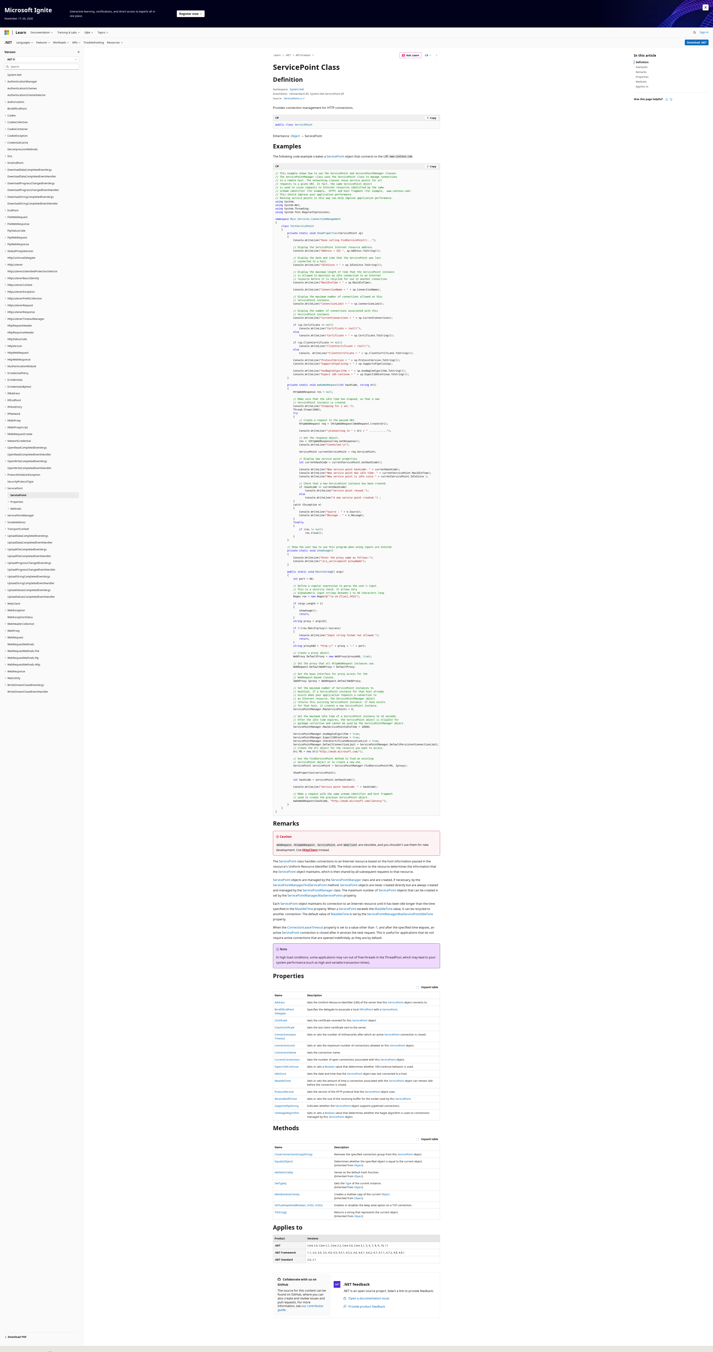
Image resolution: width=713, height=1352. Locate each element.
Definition (642, 62)
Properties (642, 77)
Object (295, 136)
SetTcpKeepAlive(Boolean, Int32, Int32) (299, 1205)
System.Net (297, 89)
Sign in (704, 32)
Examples (642, 67)
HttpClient (310, 850)
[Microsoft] (6, 32)
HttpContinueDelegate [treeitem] (21, 257)
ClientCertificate (284, 1027)
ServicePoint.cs (293, 98)
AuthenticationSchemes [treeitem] (22, 88)
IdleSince (280, 1073)
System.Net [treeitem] (14, 75)
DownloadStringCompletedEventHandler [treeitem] (32, 203)
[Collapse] (78, 52)
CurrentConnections (287, 1059)
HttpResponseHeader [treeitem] (20, 332)
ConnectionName (285, 1052)
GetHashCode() (284, 1172)
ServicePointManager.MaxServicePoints (315, 895)
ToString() (280, 1212)
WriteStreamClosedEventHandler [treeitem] (27, 691)
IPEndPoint (366, 1009)
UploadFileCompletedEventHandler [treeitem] (29, 556)
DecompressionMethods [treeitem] (22, 149)
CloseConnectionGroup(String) (293, 1154)
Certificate (281, 1020)
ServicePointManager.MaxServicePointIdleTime (400, 914)
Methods (641, 81)
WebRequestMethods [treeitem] (20, 644)
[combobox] (41, 59)
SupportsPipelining (287, 1106)
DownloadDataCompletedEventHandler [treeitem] (31, 176)
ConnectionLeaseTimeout (305, 927)
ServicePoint (335, 156)
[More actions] (437, 55)
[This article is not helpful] (671, 99)
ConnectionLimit (285, 1045)
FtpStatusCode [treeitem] (16, 230)
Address (280, 1002)
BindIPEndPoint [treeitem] (17, 108)
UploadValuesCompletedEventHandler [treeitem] (31, 596)
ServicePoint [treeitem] (18, 495)
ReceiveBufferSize (286, 1099)
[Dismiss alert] (706, 7)
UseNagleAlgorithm (287, 1113)
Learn (277, 55)
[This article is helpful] (666, 99)
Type (348, 1183)
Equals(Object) (284, 1161)
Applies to (642, 86)
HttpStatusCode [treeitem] (17, 339)
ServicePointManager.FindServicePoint (300, 885)
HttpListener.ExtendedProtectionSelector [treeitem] (32, 271)
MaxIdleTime (304, 909)
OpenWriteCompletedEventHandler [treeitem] (29, 468)
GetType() (280, 1183)
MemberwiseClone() (287, 1194)
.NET (288, 55)
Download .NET (697, 42)
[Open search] (694, 32)
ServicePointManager (346, 880)
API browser (303, 55)
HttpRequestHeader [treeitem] (19, 325)
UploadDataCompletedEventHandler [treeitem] (30, 542)
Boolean (330, 1066)
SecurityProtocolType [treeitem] (20, 481)
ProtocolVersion (284, 1091)
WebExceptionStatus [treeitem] (20, 617)
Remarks (641, 72)
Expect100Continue (287, 1066)
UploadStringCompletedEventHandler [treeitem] (30, 583)
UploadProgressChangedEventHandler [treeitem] (31, 569)
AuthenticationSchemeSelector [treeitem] (26, 95)
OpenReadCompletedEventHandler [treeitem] (29, 454)
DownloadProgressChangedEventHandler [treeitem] (33, 190)
